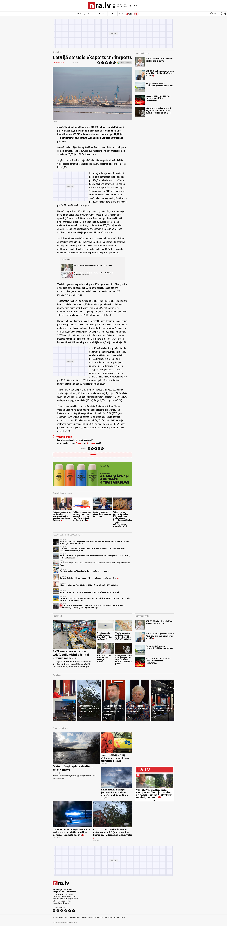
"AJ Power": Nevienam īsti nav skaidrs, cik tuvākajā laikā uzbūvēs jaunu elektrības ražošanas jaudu (93, 549)
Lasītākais (142, 53)
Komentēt (92, 455)
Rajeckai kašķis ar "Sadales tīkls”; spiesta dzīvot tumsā (84, 571)
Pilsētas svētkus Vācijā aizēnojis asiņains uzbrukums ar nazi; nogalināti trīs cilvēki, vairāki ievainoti (94, 542)
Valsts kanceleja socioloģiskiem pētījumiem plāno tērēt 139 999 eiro (123, 636)
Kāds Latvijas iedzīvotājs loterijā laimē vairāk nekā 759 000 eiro (89, 585)
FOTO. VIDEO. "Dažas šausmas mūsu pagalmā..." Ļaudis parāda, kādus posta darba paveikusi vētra (112, 832)
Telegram (79, 443)
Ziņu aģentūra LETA (59, 63)
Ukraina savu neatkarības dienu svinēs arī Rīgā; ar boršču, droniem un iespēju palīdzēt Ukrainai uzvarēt (95, 599)
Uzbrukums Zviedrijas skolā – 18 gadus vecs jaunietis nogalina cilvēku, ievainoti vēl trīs (71, 832)
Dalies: (84, 448)
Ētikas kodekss (108, 917)
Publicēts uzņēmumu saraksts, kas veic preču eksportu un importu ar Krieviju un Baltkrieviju (82, 516)
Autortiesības (99, 917)
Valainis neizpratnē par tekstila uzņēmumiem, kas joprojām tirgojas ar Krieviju (62, 516)
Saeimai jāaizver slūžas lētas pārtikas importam (102, 514)
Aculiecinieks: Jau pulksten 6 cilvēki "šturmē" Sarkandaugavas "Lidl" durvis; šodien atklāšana (95, 557)
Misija (67, 917)
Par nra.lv (55, 917)
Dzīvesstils (92, 14)
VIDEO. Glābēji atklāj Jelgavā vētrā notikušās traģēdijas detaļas (115, 758)
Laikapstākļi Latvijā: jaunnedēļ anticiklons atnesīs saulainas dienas (115, 792)
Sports (121, 14)
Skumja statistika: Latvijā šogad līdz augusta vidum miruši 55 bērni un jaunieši (158, 110)
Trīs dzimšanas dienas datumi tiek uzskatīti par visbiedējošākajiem (93, 274)
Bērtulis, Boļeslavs (120, 7)
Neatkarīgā (81, 14)
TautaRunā (102, 14)
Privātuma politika (75, 917)
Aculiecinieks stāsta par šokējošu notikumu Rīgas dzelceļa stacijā (89, 592)
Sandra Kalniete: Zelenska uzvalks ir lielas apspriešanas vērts (88, 578)
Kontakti (123, 917)
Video (57, 675)
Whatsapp (91, 443)
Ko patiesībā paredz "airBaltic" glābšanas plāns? (159, 84)
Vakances (117, 917)
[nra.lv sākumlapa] (99, 5)
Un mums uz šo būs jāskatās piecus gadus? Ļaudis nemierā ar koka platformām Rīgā (95, 564)
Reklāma (61, 917)
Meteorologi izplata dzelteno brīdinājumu (73, 768)
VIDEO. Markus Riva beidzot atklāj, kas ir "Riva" (93, 265)
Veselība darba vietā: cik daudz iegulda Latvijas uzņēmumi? (104, 636)
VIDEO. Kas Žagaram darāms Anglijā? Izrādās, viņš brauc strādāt (160, 73)
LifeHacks (112, 14)
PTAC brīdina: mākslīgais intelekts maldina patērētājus (158, 98)
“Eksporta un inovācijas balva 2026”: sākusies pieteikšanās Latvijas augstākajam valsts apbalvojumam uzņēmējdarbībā (122, 519)
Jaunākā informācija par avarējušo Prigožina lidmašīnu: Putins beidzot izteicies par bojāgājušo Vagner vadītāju (94, 606)
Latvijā (58, 52)
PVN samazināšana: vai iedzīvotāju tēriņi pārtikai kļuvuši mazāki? (71, 654)
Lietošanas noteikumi (88, 917)
